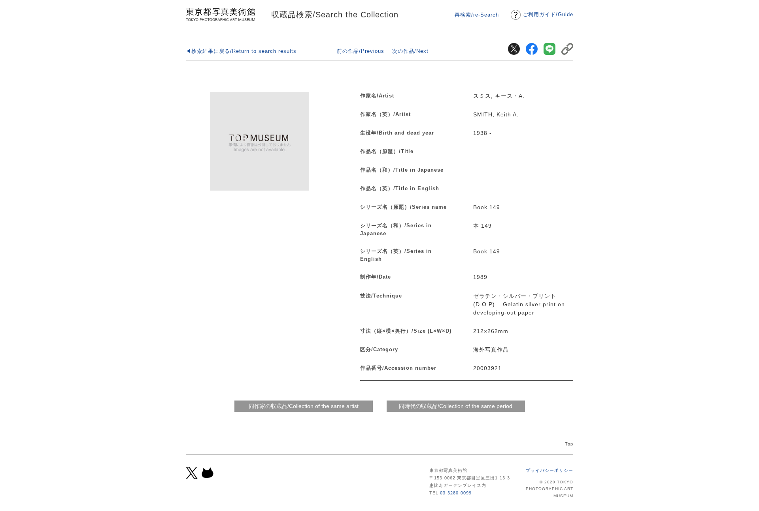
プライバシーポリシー (549, 470)
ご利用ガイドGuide (548, 14)
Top (569, 444)
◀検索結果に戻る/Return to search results (241, 51)
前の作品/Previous (360, 51)
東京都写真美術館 (220, 14)
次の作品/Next (410, 51)
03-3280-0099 (456, 492)
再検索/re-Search (477, 15)
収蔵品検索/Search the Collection (334, 14)
